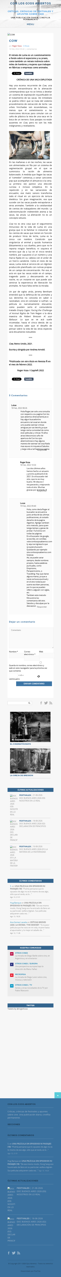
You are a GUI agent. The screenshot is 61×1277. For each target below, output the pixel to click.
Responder (42, 606)
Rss (51, 703)
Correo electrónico (29, 653)
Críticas (26, 46)
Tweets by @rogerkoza (18, 1008)
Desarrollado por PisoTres (30, 1271)
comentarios (32, 49)
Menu (30, 24)
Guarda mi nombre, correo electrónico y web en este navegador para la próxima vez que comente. (28, 668)
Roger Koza (25, 462)
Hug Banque (15, 902)
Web (41, 651)
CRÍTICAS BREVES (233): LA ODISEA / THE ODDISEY (28, 923)
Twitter (46, 703)
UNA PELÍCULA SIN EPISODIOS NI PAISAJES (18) (26, 904)
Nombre (13, 651)
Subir (57, 1095)
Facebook (41, 703)
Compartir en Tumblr (28, 73)
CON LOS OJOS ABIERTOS (30, 3)
